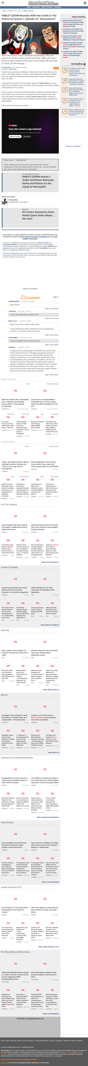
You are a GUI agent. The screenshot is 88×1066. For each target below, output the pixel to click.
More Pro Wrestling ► (51, 1014)
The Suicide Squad (53, 384)
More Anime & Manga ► (50, 625)
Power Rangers (55, 476)
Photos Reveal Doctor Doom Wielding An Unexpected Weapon (74, 38)
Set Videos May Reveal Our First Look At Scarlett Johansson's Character (73, 31)
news (11, 11)
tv (16, 11)
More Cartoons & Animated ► (48, 817)
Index (7, 1040)
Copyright (59, 1040)
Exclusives (36, 7)
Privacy (52, 1040)
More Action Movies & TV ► (49, 947)
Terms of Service (43, 243)
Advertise (79, 1040)
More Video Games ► (51, 690)
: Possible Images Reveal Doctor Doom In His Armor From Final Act (74, 46)
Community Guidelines (10, 244)
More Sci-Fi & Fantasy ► (50, 562)
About (19, 1040)
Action (42, 476)
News (29, 7)
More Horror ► (54, 752)
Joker (42, 414)
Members (57, 7)
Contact (72, 1040)
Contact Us (4, 1063)
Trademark (66, 1040)
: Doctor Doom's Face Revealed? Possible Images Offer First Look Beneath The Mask (73, 23)
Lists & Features (47, 7)
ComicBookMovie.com (16, 253)
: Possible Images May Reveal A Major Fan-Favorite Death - (73, 54)
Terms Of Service (28, 1040)
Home (4, 11)
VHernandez (7, 67)
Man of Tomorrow (24, 476)
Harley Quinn (13, 69)
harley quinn (28, 11)
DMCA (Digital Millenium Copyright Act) (35, 237)
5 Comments (33, 297)
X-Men (27, 446)
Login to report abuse (51, 308)
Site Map (13, 1040)
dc (20, 11)
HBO (27, 384)
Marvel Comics (54, 446)
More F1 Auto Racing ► (51, 882)
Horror (12, 476)
